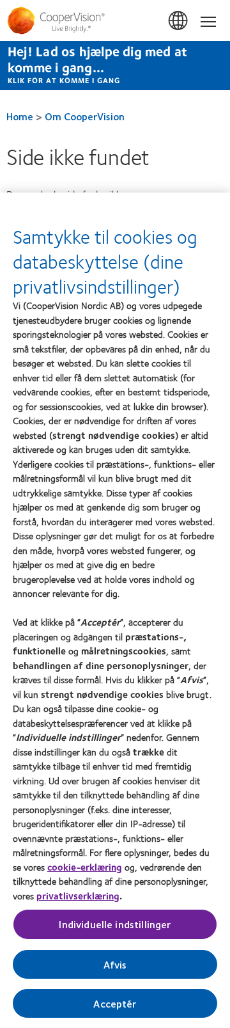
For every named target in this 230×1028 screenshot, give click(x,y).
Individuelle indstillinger (115, 924)
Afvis (115, 964)
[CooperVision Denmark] (115, 20)
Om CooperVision (85, 116)
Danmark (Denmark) (179, 21)
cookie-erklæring (84, 866)
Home (19, 116)
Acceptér (114, 1003)
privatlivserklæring (77, 895)
